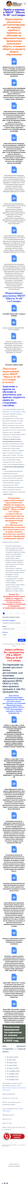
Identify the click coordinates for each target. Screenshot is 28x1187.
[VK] (2, 1183)
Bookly (11, 644)
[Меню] (24, 3)
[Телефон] (4, 1183)
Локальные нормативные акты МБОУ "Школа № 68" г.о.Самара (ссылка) (11, 375)
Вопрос (4, 626)
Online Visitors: (13, 1164)
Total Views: (11, 1166)
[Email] (7, 1183)
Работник (5, 632)
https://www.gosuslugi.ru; (14, 411)
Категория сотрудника (8, 620)
